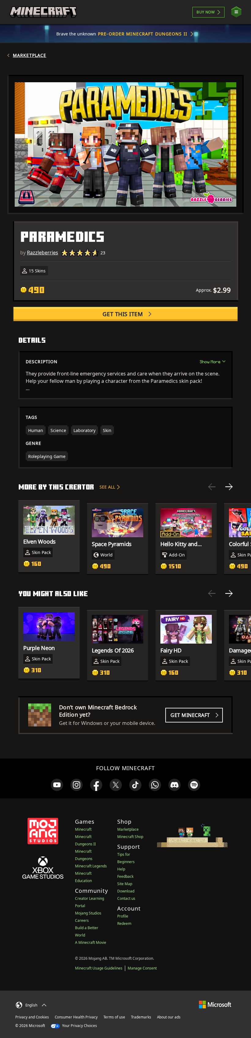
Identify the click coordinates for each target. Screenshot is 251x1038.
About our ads (169, 1017)
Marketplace (29, 55)
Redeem (124, 923)
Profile (122, 916)
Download (125, 891)
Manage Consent (142, 968)
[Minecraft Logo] (43, 12)
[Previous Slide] (211, 486)
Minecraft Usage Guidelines (98, 968)
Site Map (124, 883)
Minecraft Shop (130, 836)
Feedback (125, 876)
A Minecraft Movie (90, 942)
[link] (57, 785)
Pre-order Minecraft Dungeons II (142, 34)
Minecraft (83, 829)
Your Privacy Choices (79, 1025)
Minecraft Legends (91, 866)
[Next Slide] (229, 486)
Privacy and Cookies (32, 1017)
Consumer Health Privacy (76, 1017)
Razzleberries (42, 252)
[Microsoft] (215, 1004)
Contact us (126, 898)
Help (121, 869)
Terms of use (114, 1017)
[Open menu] (236, 12)
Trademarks (141, 1017)
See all (107, 487)
